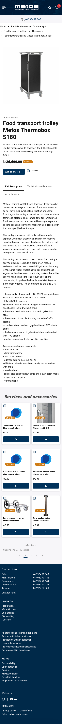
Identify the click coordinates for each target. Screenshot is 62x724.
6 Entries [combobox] (30, 545)
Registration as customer (14, 680)
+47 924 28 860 (33, 19)
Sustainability (8, 663)
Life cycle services (11, 643)
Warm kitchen (9, 609)
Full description (13, 186)
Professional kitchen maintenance (19, 646)
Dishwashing (8, 616)
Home (3, 26)
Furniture (6, 619)
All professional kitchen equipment (19, 632)
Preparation (8, 605)
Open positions (9, 666)
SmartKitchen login (11, 677)
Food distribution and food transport (29, 26)
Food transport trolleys (15, 31)
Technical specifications (39, 186)
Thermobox (37, 31)
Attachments (12, 194)
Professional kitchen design (16, 650)
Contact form (9, 592)
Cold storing (8, 612)
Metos (5, 658)
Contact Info (9, 569)
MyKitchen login (10, 673)
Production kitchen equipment (17, 639)
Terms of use (25, 710)
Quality (5, 670)
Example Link (3, 699)
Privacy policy (9, 710)
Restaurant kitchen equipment (17, 636)
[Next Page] (42, 555)
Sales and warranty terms (15, 714)
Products (7, 601)
